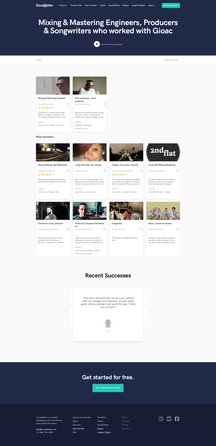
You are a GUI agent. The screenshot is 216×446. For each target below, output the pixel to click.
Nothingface (51, 192)
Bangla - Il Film (55, 125)
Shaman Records (43, 125)
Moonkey (159, 192)
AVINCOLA (78, 125)
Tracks (102, 5)
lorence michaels (90, 192)
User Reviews (78, 429)
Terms (124, 417)
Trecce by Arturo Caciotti (83, 254)
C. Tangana (167, 192)
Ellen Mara (132, 192)
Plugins (125, 5)
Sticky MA (151, 192)
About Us (77, 425)
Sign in (151, 5)
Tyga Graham (79, 192)
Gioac (63, 125)
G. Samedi (124, 192)
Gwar (57, 192)
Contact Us (126, 429)
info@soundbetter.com (46, 429)
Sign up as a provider (82, 417)
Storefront (101, 417)
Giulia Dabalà (87, 125)
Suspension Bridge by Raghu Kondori (87, 251)
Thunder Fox (116, 192)
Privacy (125, 425)
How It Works (91, 5)
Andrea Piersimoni (81, 128)
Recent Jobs (76, 5)
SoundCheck (114, 5)
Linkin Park (42, 192)
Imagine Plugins (138, 5)
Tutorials (125, 421)
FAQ (74, 432)
